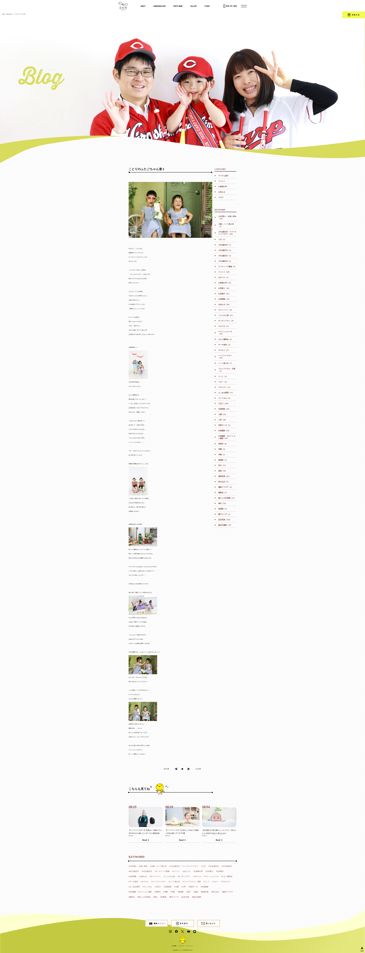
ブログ (220, 197)
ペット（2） (223, 376)
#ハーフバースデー (158, 882)
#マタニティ (226, 882)
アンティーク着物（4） (227, 266)
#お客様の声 (198, 871)
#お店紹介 (220, 871)
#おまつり (186, 871)
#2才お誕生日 (213, 866)
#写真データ (193, 887)
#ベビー (215, 882)
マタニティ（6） (224, 387)
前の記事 (166, 769)
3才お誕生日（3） (225, 250)
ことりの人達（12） (226, 315)
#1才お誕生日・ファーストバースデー (183, 866)
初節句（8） (223, 444)
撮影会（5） (223, 492)
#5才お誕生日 (147, 871)
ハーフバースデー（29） (225, 357)
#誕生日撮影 (196, 897)
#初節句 (158, 892)
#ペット (207, 882)
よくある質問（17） (226, 393)
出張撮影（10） (224, 431)
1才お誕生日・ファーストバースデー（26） (227, 233)
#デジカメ (145, 882)
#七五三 (158, 887)
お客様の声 (222, 186)
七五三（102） (223, 403)
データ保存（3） (224, 345)
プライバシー (189, 946)
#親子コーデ (174, 897)
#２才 (203, 866)
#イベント (176, 871)
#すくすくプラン (184, 876)
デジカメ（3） (223, 350)
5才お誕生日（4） (225, 261)
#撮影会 (132, 897)
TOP (3, 14)
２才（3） (222, 239)
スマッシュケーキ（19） (225, 333)
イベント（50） (224, 272)
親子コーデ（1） (224, 514)
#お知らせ (143, 876)
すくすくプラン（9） (226, 321)
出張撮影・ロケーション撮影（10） (226, 437)
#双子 (188, 892)
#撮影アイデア (227, 892)
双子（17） (222, 465)
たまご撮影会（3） (225, 339)
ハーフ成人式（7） (225, 363)
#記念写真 (185, 897)
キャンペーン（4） (225, 310)
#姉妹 (196, 892)
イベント (221, 181)
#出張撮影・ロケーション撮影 (140, 892)
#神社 (155, 897)
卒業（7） (222, 455)
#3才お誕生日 (227, 866)
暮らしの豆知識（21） (226, 498)
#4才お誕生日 (134, 871)
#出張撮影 (204, 887)
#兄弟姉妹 (167, 887)
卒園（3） (222, 449)
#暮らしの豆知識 (143, 897)
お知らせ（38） (224, 304)
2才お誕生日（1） (225, 245)
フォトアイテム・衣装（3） (226, 370)
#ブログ (131, 835)
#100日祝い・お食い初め (138, 866)
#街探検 (163, 897)
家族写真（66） (224, 476)
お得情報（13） (224, 299)
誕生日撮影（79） (225, 525)
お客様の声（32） (225, 283)
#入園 (176, 887)
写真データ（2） (224, 425)
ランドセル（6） (224, 398)
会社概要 (174, 946)
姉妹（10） (222, 471)
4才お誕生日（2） (225, 256)
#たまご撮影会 (226, 876)
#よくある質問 (134, 887)
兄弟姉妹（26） (224, 409)
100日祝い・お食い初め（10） (227, 217)
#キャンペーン (155, 876)
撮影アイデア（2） (225, 487)
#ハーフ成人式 (174, 882)
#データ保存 (133, 882)
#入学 (183, 887)
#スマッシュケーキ (211, 876)
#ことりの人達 (169, 876)
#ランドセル (147, 887)
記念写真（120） (224, 520)
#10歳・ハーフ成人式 (158, 866)
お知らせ (221, 192)
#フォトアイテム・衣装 (192, 882)
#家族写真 (204, 892)
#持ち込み (215, 892)
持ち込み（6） (223, 482)
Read (144, 840)
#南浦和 (181, 892)
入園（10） (222, 414)
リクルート (181, 946)
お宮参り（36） (224, 288)
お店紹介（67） (224, 294)
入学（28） (222, 420)
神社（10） (222, 503)
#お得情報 (132, 876)
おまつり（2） (223, 277)
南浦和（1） (223, 460)
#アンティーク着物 (162, 871)
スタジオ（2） (223, 326)
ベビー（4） (223, 382)
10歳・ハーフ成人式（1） (226, 225)
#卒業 (173, 892)
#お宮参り (209, 871)
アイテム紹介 (223, 176)
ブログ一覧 (8, 14)
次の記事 (198, 769)
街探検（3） (223, 509)
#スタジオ (197, 876)
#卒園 (165, 892)
